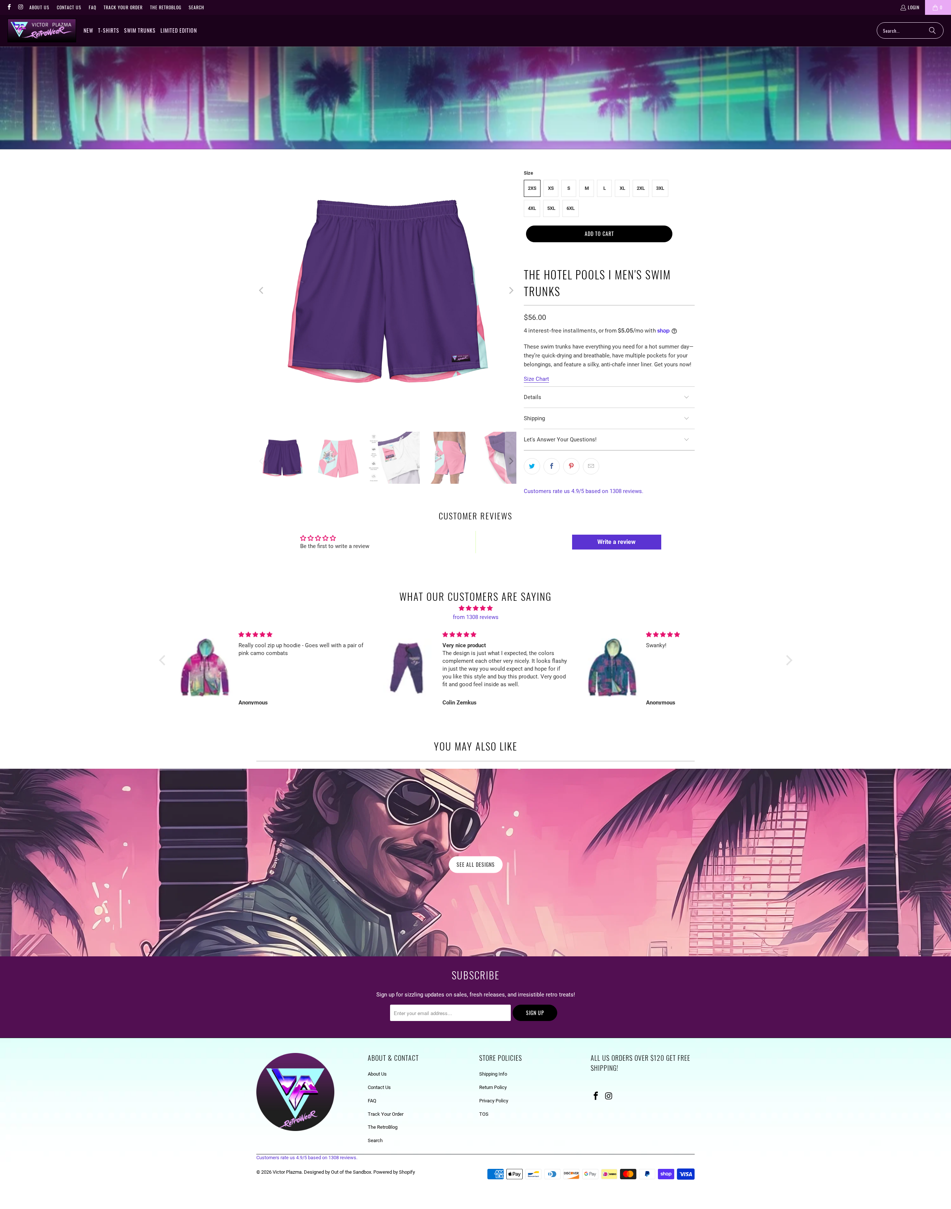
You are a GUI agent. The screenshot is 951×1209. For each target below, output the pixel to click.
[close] (604, 552)
